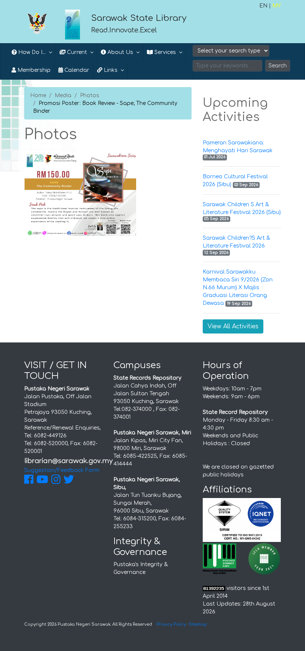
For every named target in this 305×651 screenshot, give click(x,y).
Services (164, 52)
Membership (33, 70)
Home (38, 95)
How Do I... (31, 52)
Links (110, 70)
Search (278, 65)
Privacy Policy (171, 624)
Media (63, 95)
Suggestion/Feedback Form (61, 470)
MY (276, 6)
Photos (89, 95)
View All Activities (233, 326)
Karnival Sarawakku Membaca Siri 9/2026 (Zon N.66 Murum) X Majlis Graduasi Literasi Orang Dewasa (238, 287)
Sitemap (198, 624)
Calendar (76, 70)
